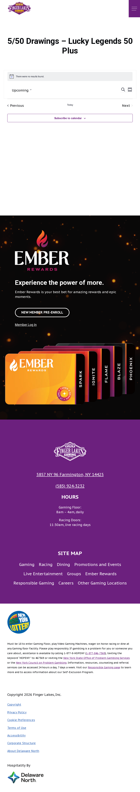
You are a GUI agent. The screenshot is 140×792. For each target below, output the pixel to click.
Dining (63, 564)
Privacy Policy (17, 712)
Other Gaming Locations (102, 582)
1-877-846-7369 (95, 653)
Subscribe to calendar (68, 118)
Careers (66, 582)
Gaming (26, 564)
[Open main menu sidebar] (134, 8)
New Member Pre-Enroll (42, 312)
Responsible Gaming (33, 582)
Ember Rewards (100, 573)
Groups (74, 573)
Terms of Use (16, 727)
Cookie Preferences (21, 720)
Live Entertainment (43, 573)
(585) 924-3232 (70, 485)
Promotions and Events (97, 564)
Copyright (14, 704)
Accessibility (16, 735)
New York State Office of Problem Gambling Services (96, 658)
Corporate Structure (21, 743)
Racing (45, 564)
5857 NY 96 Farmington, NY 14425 (70, 474)
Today (70, 104)
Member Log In (26, 325)
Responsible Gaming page (104, 667)
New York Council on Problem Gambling (41, 662)
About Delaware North (23, 751)
